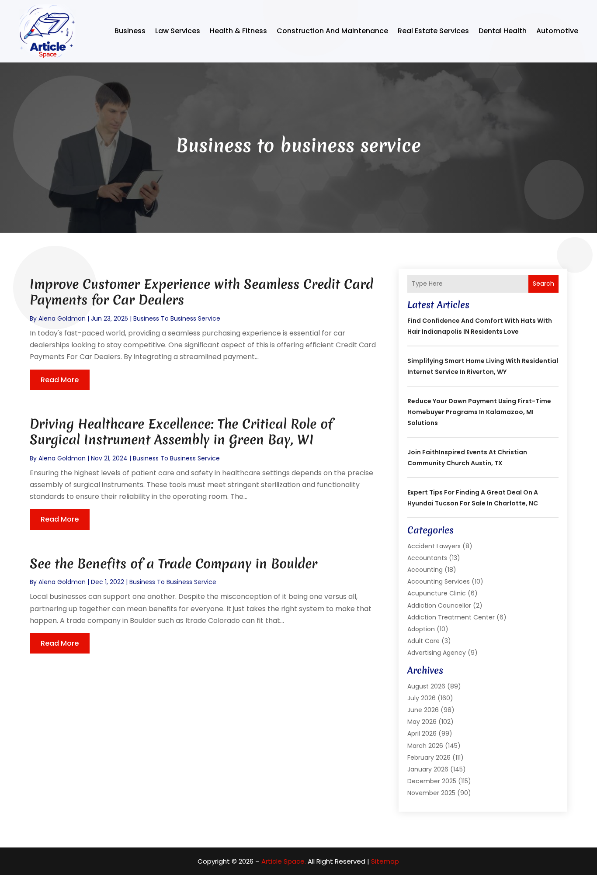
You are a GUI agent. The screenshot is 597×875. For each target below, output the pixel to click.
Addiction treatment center (451, 617)
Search (543, 283)
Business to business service (176, 318)
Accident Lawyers (434, 546)
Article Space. (283, 861)
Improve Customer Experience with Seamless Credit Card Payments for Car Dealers (201, 292)
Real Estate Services (433, 31)
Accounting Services (438, 581)
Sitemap (385, 861)
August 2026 (426, 686)
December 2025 (431, 781)
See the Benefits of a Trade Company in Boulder (173, 564)
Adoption (421, 629)
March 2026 (425, 745)
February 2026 (429, 757)
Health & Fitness (238, 31)
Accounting (425, 569)
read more (60, 380)
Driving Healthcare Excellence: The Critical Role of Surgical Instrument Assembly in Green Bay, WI (181, 432)
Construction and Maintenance (332, 31)
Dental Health (503, 31)
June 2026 (423, 710)
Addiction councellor (439, 605)
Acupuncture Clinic (436, 593)
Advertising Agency (436, 652)
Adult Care (423, 640)
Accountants (427, 557)
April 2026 (422, 733)
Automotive (557, 31)
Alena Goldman (62, 318)
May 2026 (422, 721)
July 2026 (421, 698)
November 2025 (431, 793)
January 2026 (427, 769)
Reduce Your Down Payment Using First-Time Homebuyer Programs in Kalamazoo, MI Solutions (479, 412)
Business (130, 31)
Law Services (177, 31)
